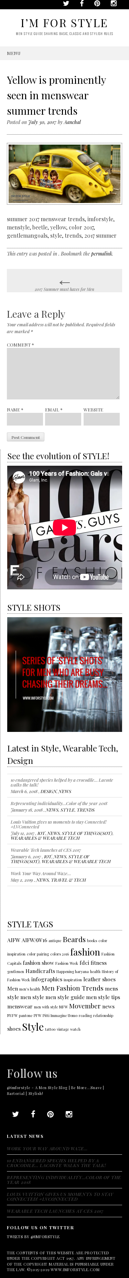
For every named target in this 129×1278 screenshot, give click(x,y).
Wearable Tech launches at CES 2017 (46, 846)
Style (33, 1026)
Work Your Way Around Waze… (41, 869)
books (92, 940)
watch (75, 1029)
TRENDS (86, 806)
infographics (46, 979)
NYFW (12, 1015)
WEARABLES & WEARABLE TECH (45, 834)
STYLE (68, 806)
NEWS (64, 787)
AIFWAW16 (34, 939)
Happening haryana (72, 971)
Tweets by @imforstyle (33, 1236)
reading (85, 1015)
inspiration (73, 979)
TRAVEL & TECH (68, 876)
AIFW (13, 939)
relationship (103, 1015)
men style (32, 996)
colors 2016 (59, 954)
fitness (98, 962)
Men (12, 988)
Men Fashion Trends (73, 988)
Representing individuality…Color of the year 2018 (59, 799)
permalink (101, 253)
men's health (29, 989)
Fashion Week (66, 963)
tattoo (50, 1029)
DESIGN (48, 787)
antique (55, 940)
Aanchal (72, 122)
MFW (63, 1006)
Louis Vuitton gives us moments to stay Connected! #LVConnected (58, 820)
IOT (41, 829)
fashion (85, 952)
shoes (14, 1028)
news (108, 1006)
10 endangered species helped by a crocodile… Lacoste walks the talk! (62, 778)
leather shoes (99, 979)
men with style (46, 1006)
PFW (37, 1015)
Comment (20, 345)
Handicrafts (40, 970)
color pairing (38, 954)
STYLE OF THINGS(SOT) (87, 829)
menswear (20, 1006)
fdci (84, 962)
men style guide (65, 996)
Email (54, 409)
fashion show (38, 962)
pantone (25, 1015)
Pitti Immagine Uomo (60, 1015)
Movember (85, 1006)
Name (15, 409)
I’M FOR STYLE (64, 22)
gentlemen (15, 971)
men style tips (103, 996)
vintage (63, 1029)
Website (93, 409)
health (95, 971)
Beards (74, 939)
